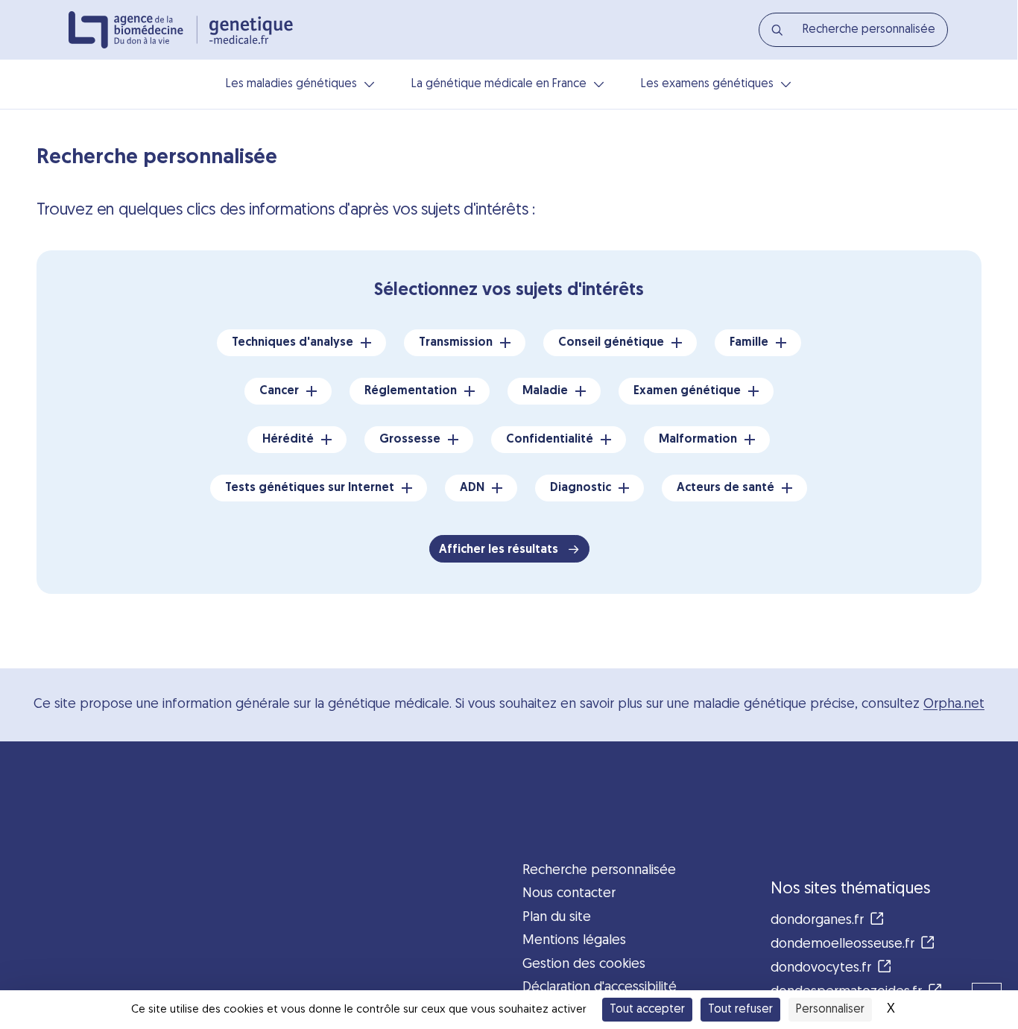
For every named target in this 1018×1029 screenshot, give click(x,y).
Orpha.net (953, 704)
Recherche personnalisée (599, 871)
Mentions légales (574, 941)
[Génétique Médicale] (251, 30)
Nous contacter (569, 894)
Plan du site (556, 918)
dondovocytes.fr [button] (821, 968)
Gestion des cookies (583, 964)
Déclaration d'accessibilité (599, 988)
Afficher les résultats (500, 550)
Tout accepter (647, 1010)
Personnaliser (830, 1010)
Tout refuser (740, 1010)
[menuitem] (853, 30)
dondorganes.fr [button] (817, 921)
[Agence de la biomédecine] (133, 29)
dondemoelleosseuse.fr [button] (842, 944)
